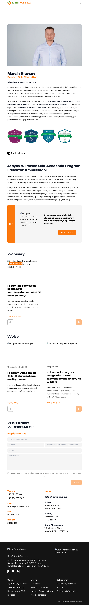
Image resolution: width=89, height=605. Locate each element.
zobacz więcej (14, 316)
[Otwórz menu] (80, 3)
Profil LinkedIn (18, 153)
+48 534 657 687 (15, 498)
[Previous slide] (10, 322)
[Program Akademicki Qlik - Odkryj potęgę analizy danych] (24, 352)
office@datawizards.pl (18, 506)
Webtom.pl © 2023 (75, 601)
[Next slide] (79, 322)
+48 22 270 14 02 (15, 494)
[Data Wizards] (19, 3)
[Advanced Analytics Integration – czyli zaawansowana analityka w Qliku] (64, 352)
